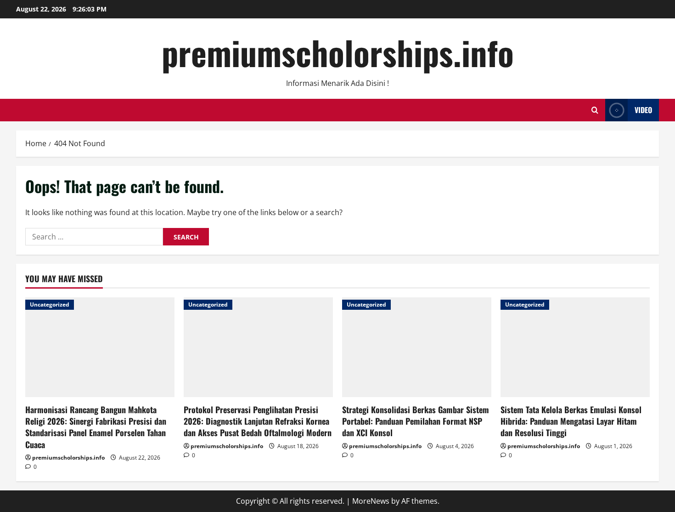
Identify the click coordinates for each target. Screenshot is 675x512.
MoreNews (370, 501)
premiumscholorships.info (338, 52)
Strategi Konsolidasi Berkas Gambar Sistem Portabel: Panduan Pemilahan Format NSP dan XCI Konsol (415, 421)
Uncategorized (49, 304)
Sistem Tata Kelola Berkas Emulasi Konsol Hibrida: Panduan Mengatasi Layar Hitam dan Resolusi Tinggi (571, 421)
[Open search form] (594, 110)
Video (643, 109)
